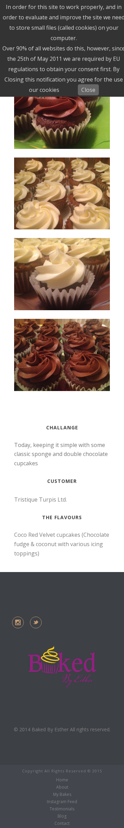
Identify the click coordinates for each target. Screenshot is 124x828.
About (62, 787)
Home (62, 780)
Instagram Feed (62, 802)
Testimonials (62, 809)
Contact (62, 823)
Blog (62, 816)
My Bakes (62, 794)
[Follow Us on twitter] (36, 622)
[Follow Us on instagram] (18, 622)
